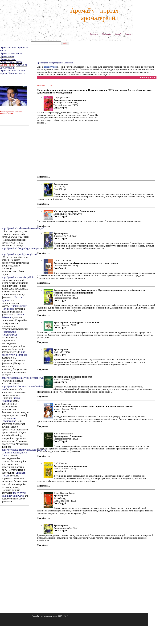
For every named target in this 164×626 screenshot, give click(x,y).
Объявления (106, 34)
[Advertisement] (15, 176)
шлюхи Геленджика (10, 419)
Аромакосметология (11, 53)
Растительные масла (11, 62)
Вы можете (94, 34)
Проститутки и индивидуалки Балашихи (55, 63)
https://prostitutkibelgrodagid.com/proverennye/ (25, 248)
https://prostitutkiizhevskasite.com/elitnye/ (23, 228)
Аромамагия (7, 56)
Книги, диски (7, 64)
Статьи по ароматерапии (13, 66)
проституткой (50, 67)
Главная (128, 34)
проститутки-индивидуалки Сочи (14, 494)
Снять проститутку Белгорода (14, 353)
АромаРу (118, 34)
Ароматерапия (8, 47)
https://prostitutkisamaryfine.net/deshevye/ (23, 377)
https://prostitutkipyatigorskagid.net (19, 254)
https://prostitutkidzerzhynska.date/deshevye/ (24, 449)
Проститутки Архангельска (9, 333)
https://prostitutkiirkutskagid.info (18, 277)
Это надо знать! (16, 73)
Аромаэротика (8, 59)
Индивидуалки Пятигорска (14, 307)
